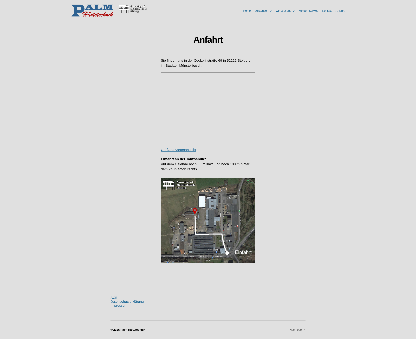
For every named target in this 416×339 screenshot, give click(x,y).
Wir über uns (283, 10)
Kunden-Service (308, 10)
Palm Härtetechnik (132, 329)
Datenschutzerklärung (127, 301)
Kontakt (327, 10)
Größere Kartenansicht (178, 150)
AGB (113, 297)
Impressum (119, 305)
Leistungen (261, 10)
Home (247, 10)
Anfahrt (340, 10)
